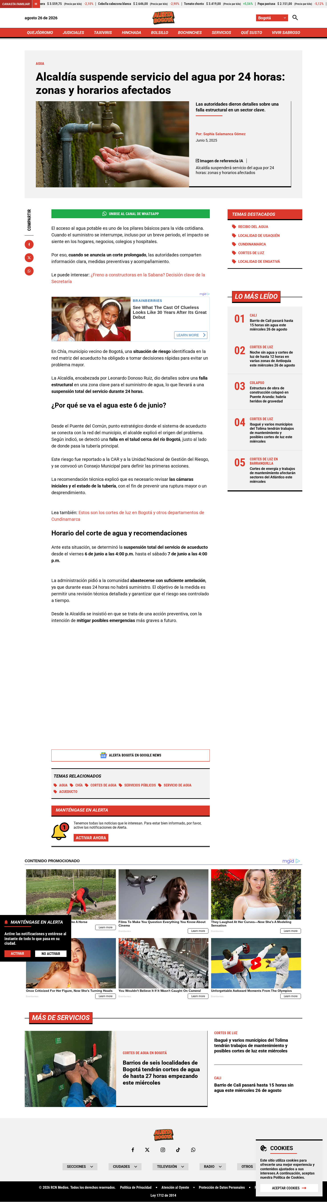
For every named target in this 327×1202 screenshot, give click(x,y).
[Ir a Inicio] (163, 18)
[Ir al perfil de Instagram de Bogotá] (163, 1150)
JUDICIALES (73, 32)
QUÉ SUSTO (251, 32)
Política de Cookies (288, 1177)
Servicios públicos (140, 785)
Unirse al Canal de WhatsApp (134, 214)
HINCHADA (131, 32)
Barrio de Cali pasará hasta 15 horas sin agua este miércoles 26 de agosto (271, 325)
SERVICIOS (221, 32)
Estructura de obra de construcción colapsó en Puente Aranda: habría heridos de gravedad (269, 394)
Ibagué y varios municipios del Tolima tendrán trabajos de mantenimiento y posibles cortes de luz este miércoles (272, 433)
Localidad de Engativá (259, 261)
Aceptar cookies (286, 1188)
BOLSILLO (159, 32)
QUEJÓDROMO (40, 32)
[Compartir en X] (29, 257)
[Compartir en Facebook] (29, 244)
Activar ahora (91, 837)
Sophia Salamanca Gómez (224, 134)
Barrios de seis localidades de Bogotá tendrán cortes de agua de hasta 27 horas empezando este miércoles (161, 1072)
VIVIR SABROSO (286, 32)
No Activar (51, 954)
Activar (17, 953)
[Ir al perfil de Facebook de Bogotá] (133, 1150)
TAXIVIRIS (103, 32)
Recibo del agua (253, 227)
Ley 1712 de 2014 (163, 1195)
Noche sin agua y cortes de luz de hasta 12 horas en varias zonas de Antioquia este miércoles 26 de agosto (272, 358)
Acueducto (68, 792)
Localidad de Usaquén (259, 236)
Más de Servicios (61, 1018)
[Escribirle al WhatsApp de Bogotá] (193, 1150)
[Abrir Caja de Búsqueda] (295, 17)
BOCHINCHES (190, 32)
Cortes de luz (251, 253)
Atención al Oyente (175, 1187)
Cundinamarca (252, 244)
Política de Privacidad (135, 1187)
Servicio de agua (178, 785)
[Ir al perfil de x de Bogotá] (147, 1150)
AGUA (63, 785)
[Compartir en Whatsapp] (29, 271)
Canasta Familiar (16, 4)
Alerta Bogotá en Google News (135, 755)
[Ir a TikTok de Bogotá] (178, 1150)
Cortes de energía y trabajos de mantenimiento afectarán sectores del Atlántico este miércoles (272, 475)
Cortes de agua (104, 785)
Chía (79, 785)
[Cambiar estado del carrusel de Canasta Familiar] (36, 4)
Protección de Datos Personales (222, 1187)
